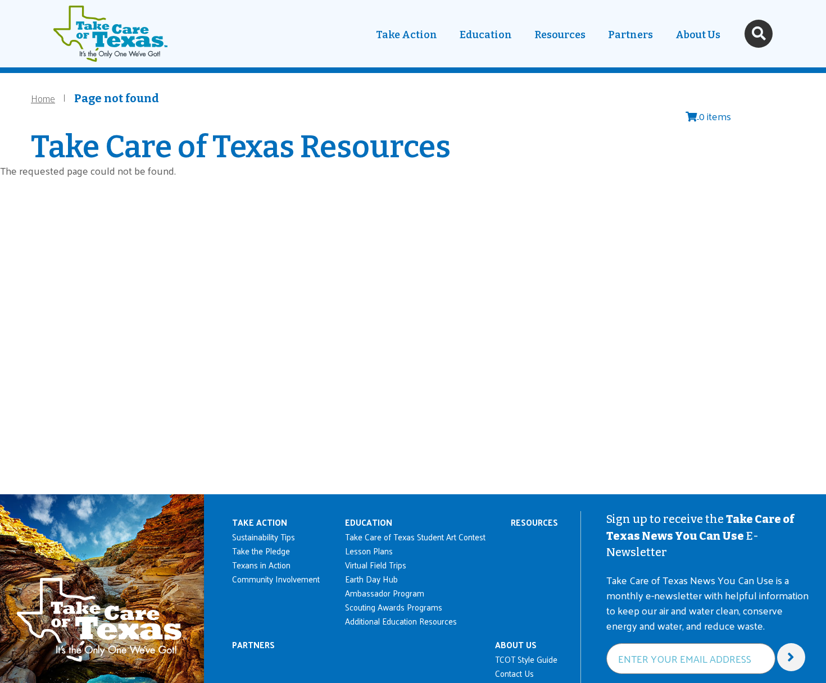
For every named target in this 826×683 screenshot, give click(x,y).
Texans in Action (261, 565)
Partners (630, 35)
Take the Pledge (261, 551)
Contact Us (514, 673)
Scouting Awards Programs (393, 607)
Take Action (406, 35)
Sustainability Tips (263, 536)
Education (486, 35)
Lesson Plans (369, 551)
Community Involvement (276, 579)
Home (43, 98)
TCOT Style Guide (526, 659)
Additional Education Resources (401, 621)
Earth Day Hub (371, 579)
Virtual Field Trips (375, 565)
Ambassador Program (384, 593)
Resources (560, 35)
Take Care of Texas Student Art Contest (415, 536)
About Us (697, 35)
